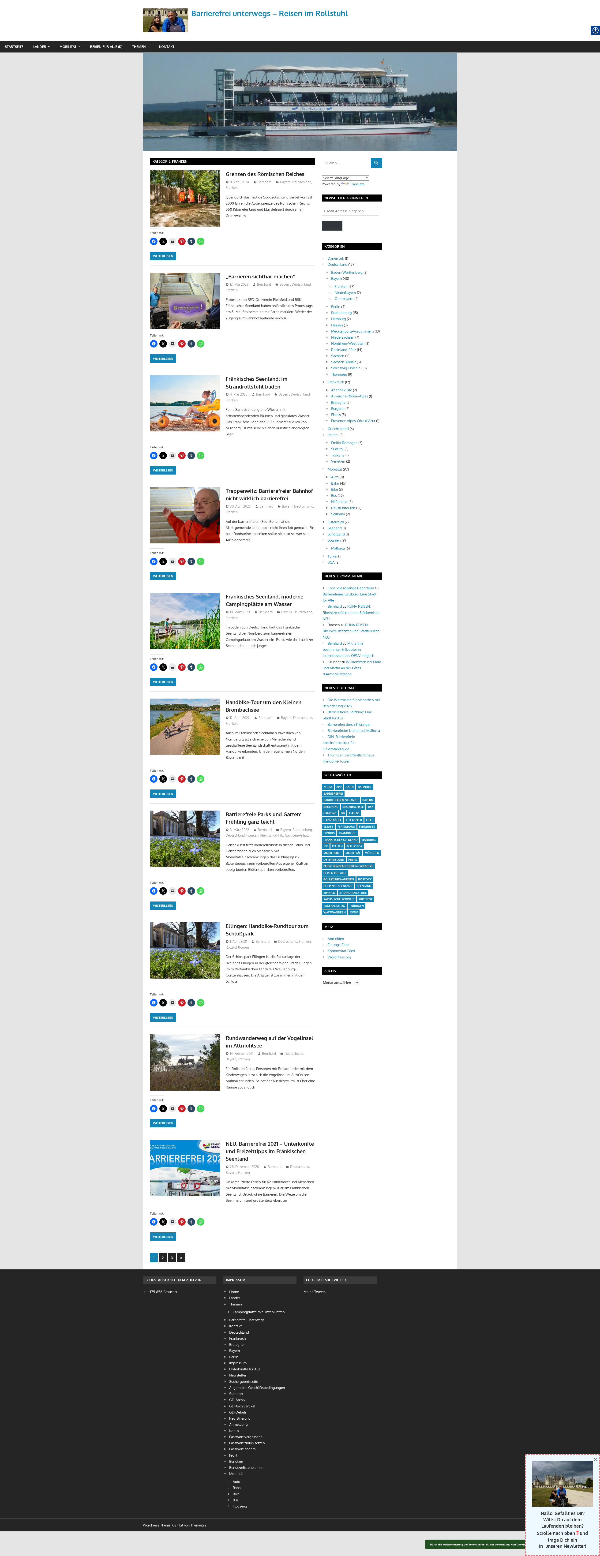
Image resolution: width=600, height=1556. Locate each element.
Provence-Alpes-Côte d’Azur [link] (353, 421)
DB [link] (343, 813)
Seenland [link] (364, 886)
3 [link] (172, 1258)
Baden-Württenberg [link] (347, 272)
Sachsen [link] (337, 356)
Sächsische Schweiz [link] (338, 899)
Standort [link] (236, 1393)
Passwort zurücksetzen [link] (247, 1443)
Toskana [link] (338, 455)
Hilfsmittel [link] (339, 501)
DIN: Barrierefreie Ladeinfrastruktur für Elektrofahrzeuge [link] (339, 742)
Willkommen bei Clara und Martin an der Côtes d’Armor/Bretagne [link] (352, 668)
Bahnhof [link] (365, 787)
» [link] (182, 1258)
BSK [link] (370, 806)
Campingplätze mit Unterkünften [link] (259, 1312)
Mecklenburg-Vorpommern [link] (352, 331)
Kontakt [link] (166, 47)
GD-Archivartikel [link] (242, 1406)
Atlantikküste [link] (341, 390)
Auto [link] (335, 477)
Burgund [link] (338, 408)
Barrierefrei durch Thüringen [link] (349, 724)
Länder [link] (39, 47)
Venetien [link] (338, 461)
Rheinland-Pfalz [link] (272, 835)
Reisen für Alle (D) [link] (106, 47)
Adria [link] (327, 787)
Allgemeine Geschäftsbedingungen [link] (257, 1387)
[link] (166, 15)
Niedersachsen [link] (342, 337)
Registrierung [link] (240, 1418)
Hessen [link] (337, 325)
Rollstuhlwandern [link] (338, 879)
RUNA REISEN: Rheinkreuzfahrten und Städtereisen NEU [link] (351, 612)
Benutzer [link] (236, 1461)
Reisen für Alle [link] (334, 873)
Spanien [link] (334, 540)
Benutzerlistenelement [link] (247, 1467)
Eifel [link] (369, 820)
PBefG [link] (352, 859)
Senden (332, 225)
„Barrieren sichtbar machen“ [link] (260, 276)
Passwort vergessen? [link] (245, 1437)
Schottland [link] (336, 534)
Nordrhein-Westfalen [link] (347, 343)
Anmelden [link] (336, 938)
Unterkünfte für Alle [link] (244, 1369)
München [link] (372, 853)
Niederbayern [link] (345, 292)
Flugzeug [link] (240, 1506)
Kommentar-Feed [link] (341, 951)
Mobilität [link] (68, 47)
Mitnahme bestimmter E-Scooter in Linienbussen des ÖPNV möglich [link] (348, 649)
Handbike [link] (369, 840)
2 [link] (163, 1258)
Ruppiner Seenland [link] (337, 886)
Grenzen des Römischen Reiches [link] (265, 174)
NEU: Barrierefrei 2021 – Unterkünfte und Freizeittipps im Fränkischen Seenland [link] (270, 1151)
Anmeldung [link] (238, 1424)
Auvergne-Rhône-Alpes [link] (349, 396)
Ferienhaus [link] (346, 826)
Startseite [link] (14, 47)
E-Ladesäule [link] (332, 820)
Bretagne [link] (338, 402)
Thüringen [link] (339, 374)
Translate (357, 184)
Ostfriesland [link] (333, 859)
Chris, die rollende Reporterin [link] (351, 588)
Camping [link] (330, 813)
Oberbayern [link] (344, 298)
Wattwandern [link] (334, 912)
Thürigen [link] (356, 906)
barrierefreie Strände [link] (340, 800)
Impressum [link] (238, 1363)
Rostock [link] (365, 879)
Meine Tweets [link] (315, 1292)
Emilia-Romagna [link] (344, 443)
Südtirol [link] (337, 449)
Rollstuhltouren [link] (237, 947)
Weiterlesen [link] (163, 256)
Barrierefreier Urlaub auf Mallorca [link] (354, 730)
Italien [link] (333, 435)
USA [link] (331, 562)
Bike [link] (334, 489)
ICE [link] (325, 846)
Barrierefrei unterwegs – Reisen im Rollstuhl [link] (269, 13)
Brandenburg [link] (302, 830)
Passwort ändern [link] (242, 1449)
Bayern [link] (285, 182)
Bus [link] (334, 495)
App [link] (338, 787)
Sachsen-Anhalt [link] (297, 835)
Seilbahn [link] (338, 514)
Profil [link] (233, 1455)
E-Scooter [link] (354, 820)
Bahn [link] (335, 483)
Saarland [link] (335, 528)
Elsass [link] (336, 414)
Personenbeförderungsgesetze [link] (348, 866)
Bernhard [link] (264, 182)
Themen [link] (139, 47)
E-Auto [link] (354, 813)
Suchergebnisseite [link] (243, 1381)
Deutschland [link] (301, 182)
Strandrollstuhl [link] (353, 892)
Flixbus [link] (329, 833)
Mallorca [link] (338, 548)
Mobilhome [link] (332, 853)
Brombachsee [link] (353, 806)
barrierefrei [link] (333, 793)
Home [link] (234, 1292)
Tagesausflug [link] (334, 906)
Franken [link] (232, 188)
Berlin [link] (335, 306)
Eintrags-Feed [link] (338, 945)
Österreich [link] (336, 522)
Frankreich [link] (336, 382)
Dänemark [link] (336, 258)
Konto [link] (234, 1431)
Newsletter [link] (237, 1375)
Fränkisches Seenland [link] (340, 840)
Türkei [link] (332, 556)
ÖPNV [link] (354, 912)
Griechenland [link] (338, 428)
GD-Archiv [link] (237, 1400)
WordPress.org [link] (339, 957)
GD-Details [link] (238, 1412)
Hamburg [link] (338, 319)
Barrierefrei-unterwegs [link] (246, 1320)
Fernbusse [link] (367, 826)
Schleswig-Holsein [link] (345, 368)
